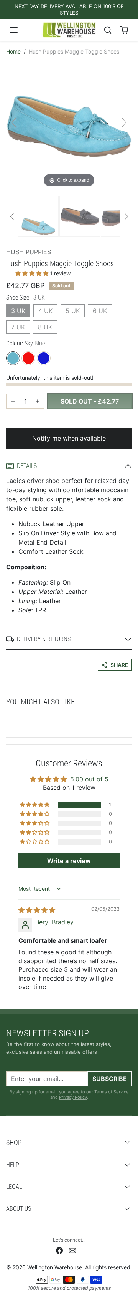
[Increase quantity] (37, 401)
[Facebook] (59, 1250)
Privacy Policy (73, 1097)
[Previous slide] (13, 122)
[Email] (72, 1250)
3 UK (18, 311)
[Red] (28, 358)
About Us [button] (18, 1208)
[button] (21, 30)
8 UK (45, 327)
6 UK (100, 311)
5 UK (73, 311)
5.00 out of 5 (89, 779)
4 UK (45, 311)
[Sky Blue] (13, 358)
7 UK (18, 327)
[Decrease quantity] (13, 401)
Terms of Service (111, 1092)
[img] (36, 910)
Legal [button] (14, 1186)
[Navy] (44, 358)
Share (119, 665)
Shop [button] (14, 1142)
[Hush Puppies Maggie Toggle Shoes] (38, 216)
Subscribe (109, 1079)
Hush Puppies (28, 252)
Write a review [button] (69, 861)
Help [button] (12, 1164)
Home (13, 51)
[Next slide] (124, 122)
